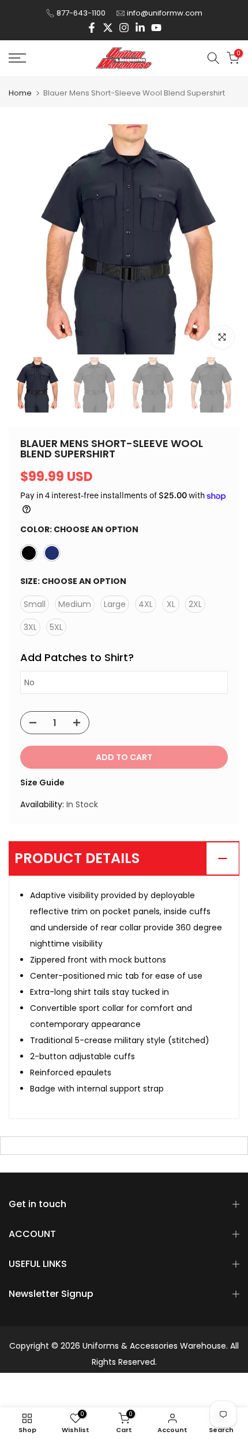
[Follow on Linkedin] (140, 28)
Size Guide (42, 782)
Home (20, 93)
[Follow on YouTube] (156, 28)
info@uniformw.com (164, 12)
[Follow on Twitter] (108, 28)
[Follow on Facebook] (92, 28)
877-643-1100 (81, 12)
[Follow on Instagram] (124, 28)
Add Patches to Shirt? (77, 657)
